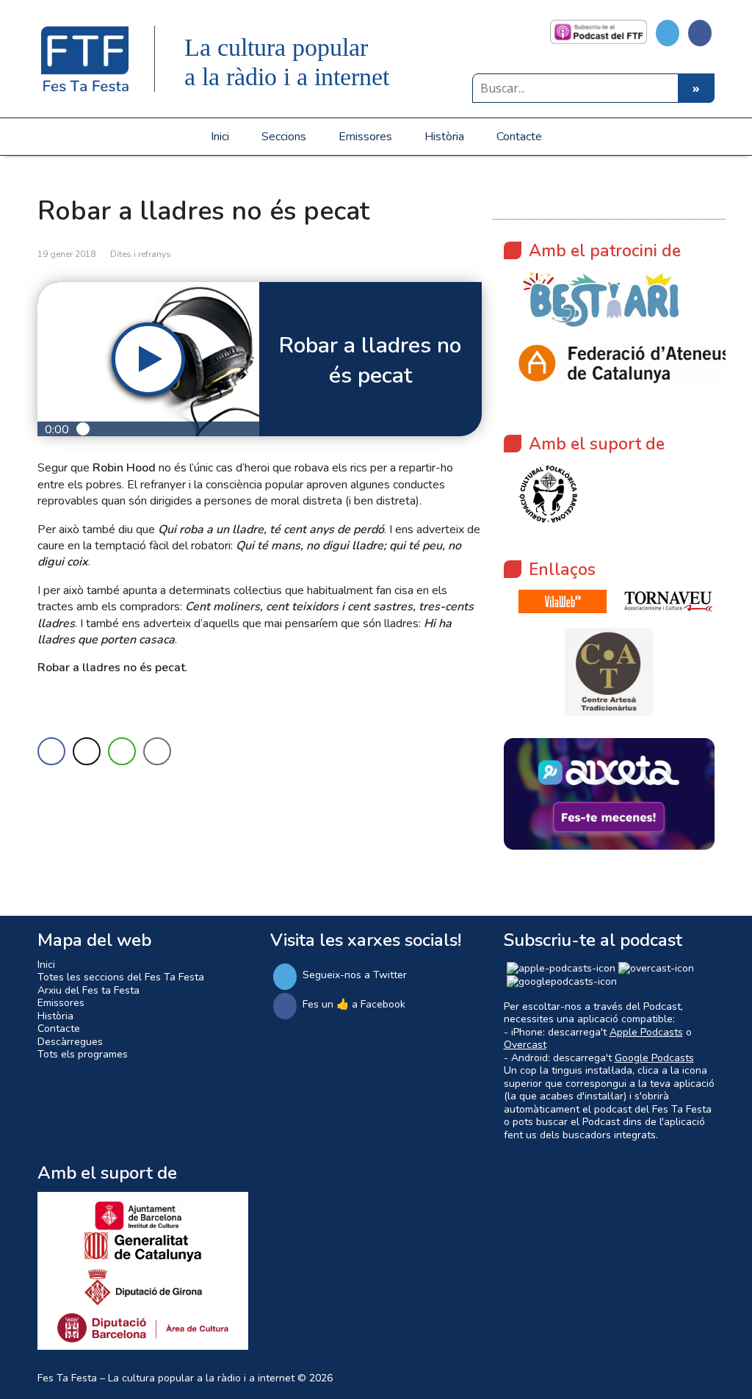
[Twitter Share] (87, 751)
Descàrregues (70, 1042)
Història (444, 137)
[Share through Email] (157, 751)
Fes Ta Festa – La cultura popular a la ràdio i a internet (165, 1378)
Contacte (519, 137)
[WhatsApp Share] (122, 751)
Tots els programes (82, 1054)
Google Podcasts (654, 1058)
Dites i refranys (140, 254)
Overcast (525, 1045)
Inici (220, 137)
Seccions (283, 137)
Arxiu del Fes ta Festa (88, 990)
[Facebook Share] (51, 751)
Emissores (365, 137)
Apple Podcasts (646, 1032)
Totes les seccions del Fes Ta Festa (120, 977)
